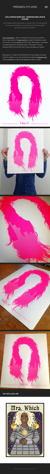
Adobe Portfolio (30, 469)
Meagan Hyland (25, 6)
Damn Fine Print (22, 40)
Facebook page (42, 57)
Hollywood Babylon (9, 38)
